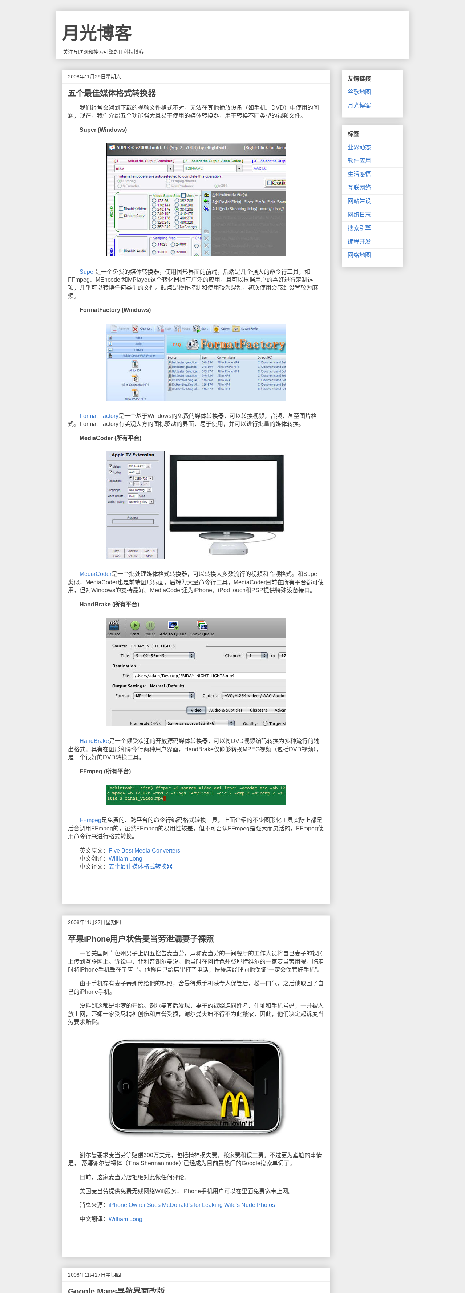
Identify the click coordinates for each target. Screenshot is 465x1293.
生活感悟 (359, 174)
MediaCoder (96, 574)
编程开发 (359, 242)
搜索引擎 (359, 228)
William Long (125, 858)
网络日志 (359, 215)
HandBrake (94, 741)
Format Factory (99, 416)
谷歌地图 (359, 92)
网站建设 (359, 201)
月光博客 (97, 33)
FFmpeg (90, 820)
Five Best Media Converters (144, 850)
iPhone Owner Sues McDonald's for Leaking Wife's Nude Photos (192, 1205)
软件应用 (359, 161)
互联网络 (359, 187)
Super (87, 272)
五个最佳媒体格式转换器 (141, 866)
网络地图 (359, 255)
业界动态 (359, 147)
